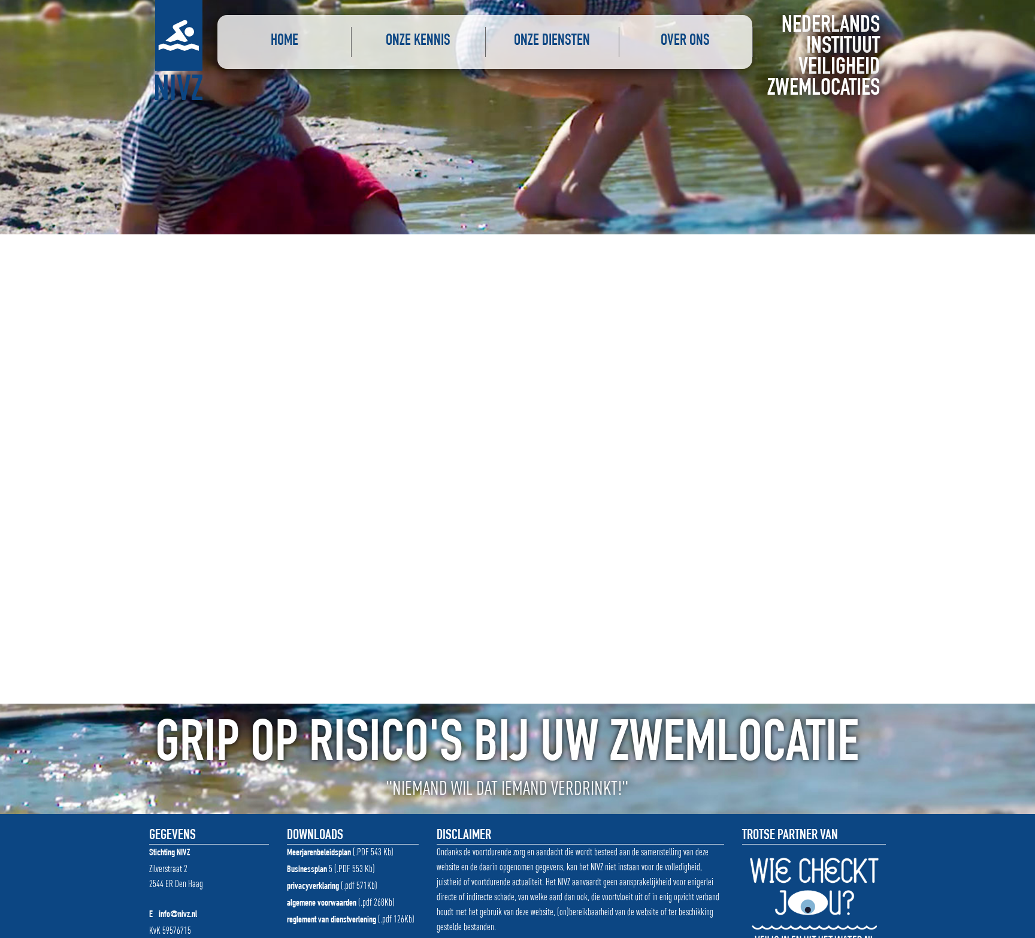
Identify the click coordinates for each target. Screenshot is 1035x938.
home (284, 41)
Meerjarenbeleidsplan (319, 853)
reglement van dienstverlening (331, 920)
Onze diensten (552, 41)
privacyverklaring (313, 887)
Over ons (685, 41)
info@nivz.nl (178, 915)
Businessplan (307, 870)
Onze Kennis (418, 41)
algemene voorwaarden (321, 904)
